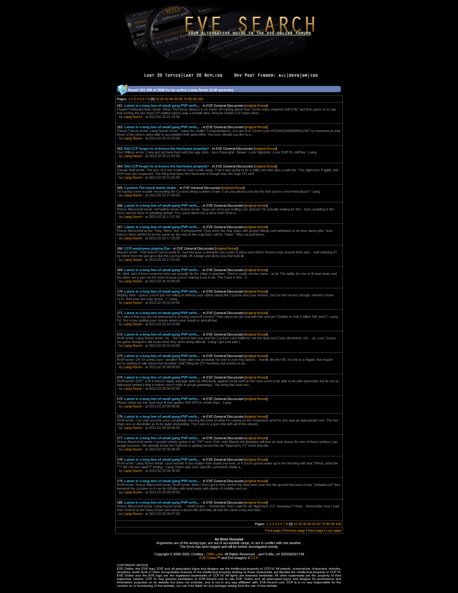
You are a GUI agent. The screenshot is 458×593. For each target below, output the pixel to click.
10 (157, 99)
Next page (315, 530)
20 (162, 99)
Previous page (294, 530)
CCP (254, 558)
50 (176, 99)
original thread (256, 105)
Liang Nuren (133, 117)
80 (190, 99)
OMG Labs (214, 554)
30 (167, 99)
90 (195, 99)
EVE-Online (208, 558)
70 (185, 99)
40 (171, 99)
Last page (333, 530)
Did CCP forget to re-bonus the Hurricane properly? (166, 148)
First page (272, 530)
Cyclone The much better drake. (150, 188)
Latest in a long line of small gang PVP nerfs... (162, 105)
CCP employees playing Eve (147, 248)
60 (181, 99)
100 (200, 99)
